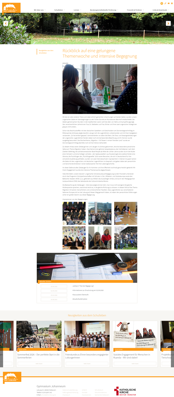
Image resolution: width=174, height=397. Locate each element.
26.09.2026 (54, 286)
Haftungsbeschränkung (70, 392)
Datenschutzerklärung (70, 390)
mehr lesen (39, 363)
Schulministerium (101, 392)
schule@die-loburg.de (48, 395)
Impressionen (86, 395)
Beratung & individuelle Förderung (103, 10)
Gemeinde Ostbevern (102, 395)
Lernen (76, 10)
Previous (2, 344)
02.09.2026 (54, 291)
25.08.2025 (54, 299)
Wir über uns (39, 10)
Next (172, 344)
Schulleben (58, 10)
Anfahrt (84, 390)
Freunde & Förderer (134, 10)
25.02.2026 (54, 295)
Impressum (66, 395)
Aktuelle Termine (45, 281)
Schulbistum (99, 390)
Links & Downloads (160, 10)
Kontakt (84, 392)
